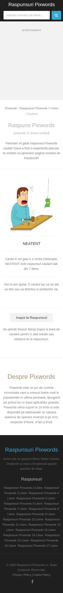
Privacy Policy (22, 575)
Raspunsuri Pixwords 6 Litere (23, 503)
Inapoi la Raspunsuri (31, 317)
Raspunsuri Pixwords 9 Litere (35, 514)
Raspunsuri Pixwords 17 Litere (38, 545)
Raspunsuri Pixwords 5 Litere (35, 498)
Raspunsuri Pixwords (31, 4)
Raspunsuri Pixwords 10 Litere (23, 519)
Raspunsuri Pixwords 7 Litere (39, 108)
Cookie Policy (41, 575)
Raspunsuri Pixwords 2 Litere (23, 487)
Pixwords (11, 108)
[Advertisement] (31, 68)
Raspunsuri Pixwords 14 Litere (23, 535)
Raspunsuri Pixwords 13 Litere (36, 530)
